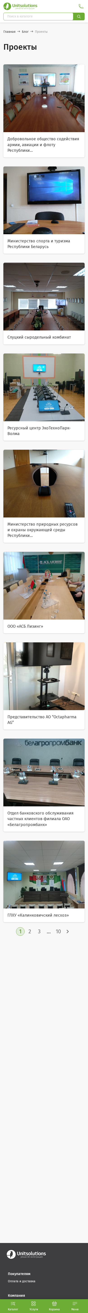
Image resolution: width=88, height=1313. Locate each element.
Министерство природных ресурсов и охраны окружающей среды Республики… (42, 530)
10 (58, 931)
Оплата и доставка (21, 1281)
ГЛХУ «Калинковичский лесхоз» (38, 915)
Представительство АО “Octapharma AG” (41, 719)
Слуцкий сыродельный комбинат (39, 337)
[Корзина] (54, 1303)
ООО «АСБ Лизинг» (25, 626)
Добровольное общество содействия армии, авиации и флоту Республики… (43, 144)
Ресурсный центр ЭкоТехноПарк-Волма (39, 431)
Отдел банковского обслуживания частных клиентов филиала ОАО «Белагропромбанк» (40, 819)
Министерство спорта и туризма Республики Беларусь (38, 244)
